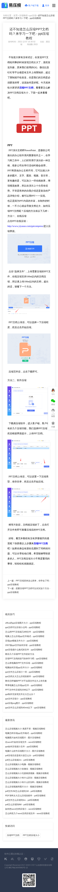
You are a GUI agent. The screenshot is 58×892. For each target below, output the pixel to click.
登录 (47, 5)
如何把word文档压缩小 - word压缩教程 (23, 809)
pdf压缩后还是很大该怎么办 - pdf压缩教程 (24, 755)
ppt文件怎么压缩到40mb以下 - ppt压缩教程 (25, 707)
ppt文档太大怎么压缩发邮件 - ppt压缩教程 (24, 676)
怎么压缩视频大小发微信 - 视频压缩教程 (24, 769)
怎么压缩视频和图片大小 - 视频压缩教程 (24, 786)
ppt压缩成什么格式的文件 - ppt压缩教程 (23, 649)
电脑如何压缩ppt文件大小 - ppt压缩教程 (23, 667)
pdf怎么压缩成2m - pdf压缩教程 (20, 760)
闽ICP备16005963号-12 (18, 868)
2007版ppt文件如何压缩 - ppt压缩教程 (23, 645)
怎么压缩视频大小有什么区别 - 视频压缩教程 (26, 778)
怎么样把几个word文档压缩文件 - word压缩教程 (27, 813)
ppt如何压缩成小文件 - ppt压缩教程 (21, 746)
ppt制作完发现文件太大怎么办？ (20, 694)
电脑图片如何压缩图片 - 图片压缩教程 (22, 737)
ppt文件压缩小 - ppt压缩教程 (18, 698)
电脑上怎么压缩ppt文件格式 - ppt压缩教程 (24, 636)
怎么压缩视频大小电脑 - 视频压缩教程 (22, 764)
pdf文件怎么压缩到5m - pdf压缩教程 (22, 800)
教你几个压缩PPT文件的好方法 (19, 654)
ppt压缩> (33, 15)
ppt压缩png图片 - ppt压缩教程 (19, 703)
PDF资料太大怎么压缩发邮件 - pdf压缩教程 (25, 795)
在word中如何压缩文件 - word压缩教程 (23, 742)
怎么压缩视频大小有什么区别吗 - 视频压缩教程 (27, 782)
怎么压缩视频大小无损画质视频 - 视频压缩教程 (27, 773)
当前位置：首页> (11, 15)
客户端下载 (33, 5)
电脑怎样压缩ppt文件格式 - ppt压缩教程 (23, 733)
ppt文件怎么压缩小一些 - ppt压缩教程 (22, 672)
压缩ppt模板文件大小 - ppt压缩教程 (21, 640)
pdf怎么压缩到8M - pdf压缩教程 (20, 804)
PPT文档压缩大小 (31, 835)
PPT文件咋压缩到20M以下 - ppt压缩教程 (24, 690)
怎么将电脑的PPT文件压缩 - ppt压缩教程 (24, 663)
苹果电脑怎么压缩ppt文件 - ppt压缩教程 (23, 685)
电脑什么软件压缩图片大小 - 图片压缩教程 (25, 751)
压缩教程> (24, 15)
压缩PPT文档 (26, 87)
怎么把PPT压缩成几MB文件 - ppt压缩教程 (24, 632)
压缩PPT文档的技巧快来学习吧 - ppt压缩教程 (26, 658)
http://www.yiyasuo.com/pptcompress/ (25, 226)
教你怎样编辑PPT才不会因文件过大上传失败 (26, 681)
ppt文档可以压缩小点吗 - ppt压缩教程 (22, 627)
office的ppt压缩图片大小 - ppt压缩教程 (23, 623)
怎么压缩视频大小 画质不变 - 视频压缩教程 (25, 728)
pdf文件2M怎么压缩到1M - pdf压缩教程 (23, 791)
